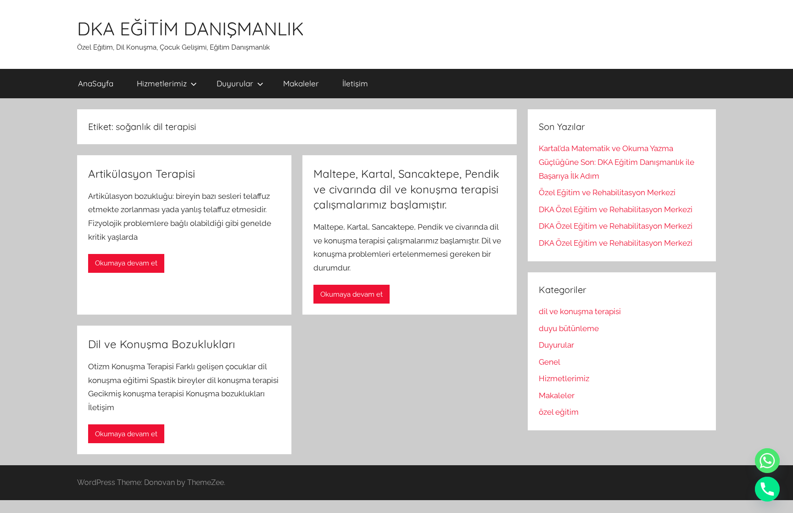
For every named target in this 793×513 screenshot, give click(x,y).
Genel (549, 361)
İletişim (355, 83)
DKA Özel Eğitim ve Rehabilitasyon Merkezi (615, 209)
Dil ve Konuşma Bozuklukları (161, 344)
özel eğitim (559, 412)
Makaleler (301, 83)
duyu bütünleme (569, 328)
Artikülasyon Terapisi (141, 173)
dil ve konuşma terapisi (580, 311)
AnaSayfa (95, 83)
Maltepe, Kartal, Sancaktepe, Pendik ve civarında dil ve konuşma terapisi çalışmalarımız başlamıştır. (406, 189)
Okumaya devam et (126, 263)
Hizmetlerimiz (162, 83)
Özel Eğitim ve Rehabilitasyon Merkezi (607, 192)
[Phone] (767, 489)
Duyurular (235, 83)
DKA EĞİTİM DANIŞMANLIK (190, 28)
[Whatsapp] (767, 460)
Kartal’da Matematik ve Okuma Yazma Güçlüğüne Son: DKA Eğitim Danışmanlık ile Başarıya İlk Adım (616, 162)
